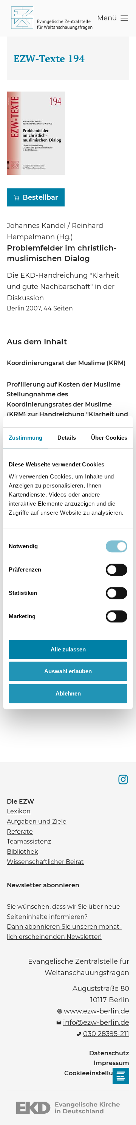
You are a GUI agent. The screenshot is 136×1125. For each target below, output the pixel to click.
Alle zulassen (68, 649)
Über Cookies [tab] (109, 437)
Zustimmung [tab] (25, 437)
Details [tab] (66, 437)
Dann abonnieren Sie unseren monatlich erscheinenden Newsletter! (64, 931)
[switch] (116, 570)
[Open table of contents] (121, 1076)
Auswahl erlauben (68, 671)
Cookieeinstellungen (96, 1073)
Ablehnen (68, 693)
